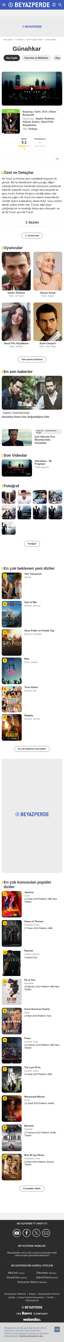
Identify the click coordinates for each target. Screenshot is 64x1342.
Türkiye (32, 128)
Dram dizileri (51, 39)
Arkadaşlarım (40, 139)
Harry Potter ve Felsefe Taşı (39, 630)
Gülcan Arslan (31, 121)
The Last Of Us (32, 1067)
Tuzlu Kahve (31, 687)
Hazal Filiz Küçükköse (16, 343)
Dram (53, 111)
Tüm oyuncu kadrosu (32, 359)
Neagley (28, 715)
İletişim (32, 1294)
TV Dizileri (19, 39)
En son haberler (18, 371)
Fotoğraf (11, 486)
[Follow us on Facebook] (27, 1233)
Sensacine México (28, 1281)
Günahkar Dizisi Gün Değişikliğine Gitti (25, 416)
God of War (30, 602)
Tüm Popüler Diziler (34, 39)
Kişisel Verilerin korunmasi (31, 1297)
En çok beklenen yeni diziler (32, 749)
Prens (27, 1038)
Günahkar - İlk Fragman (43, 462)
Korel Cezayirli (48, 343)
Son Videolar (15, 455)
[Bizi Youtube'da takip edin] (17, 1233)
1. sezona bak (32, 235)
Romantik (28, 114)
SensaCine (12, 1277)
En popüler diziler (32, 1188)
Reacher (28, 950)
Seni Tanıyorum (33, 574)
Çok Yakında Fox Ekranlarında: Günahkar (45, 439)
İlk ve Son (29, 980)
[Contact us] (46, 1233)
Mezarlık (29, 1125)
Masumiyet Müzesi (34, 1096)
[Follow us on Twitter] (36, 1233)
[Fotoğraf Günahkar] (9, 497)
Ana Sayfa (8, 39)
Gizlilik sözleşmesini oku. (31, 1336)
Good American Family (37, 1009)
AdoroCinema (44, 1277)
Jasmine (29, 892)
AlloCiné (12, 1272)
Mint (26, 659)
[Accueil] (29, 4)
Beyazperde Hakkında (15, 1294)
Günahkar (27, 48)
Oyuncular (13, 248)
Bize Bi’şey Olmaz (34, 1155)
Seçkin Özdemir (45, 118)
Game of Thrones (33, 921)
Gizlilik (50, 1297)
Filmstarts (42, 1272)
